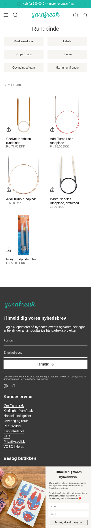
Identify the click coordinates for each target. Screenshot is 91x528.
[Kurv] (84, 15)
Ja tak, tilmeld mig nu (68, 522)
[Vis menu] (5, 15)
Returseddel (12, 426)
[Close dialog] (88, 469)
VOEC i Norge (14, 446)
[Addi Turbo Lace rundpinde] (67, 114)
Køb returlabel (14, 431)
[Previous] (6, 4)
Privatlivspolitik (14, 441)
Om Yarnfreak (14, 405)
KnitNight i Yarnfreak (18, 410)
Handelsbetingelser (17, 416)
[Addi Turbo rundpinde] (24, 175)
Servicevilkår (27, 379)
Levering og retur (16, 421)
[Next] (85, 4)
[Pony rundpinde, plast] (24, 235)
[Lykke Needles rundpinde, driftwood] (67, 175)
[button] (15, 15)
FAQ (7, 436)
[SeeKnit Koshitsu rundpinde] (24, 114)
